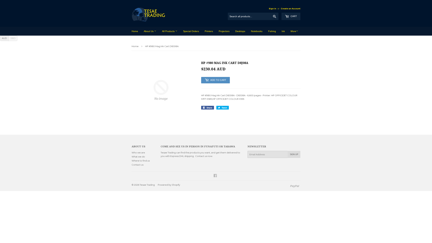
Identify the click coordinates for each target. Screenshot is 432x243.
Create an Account (290, 8)
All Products (168, 31)
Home (135, 31)
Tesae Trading (147, 184)
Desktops (240, 31)
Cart (293, 16)
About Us (149, 31)
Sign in (272, 8)
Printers (209, 31)
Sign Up (294, 154)
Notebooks (256, 31)
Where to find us (141, 160)
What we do (138, 156)
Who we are (138, 152)
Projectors (224, 31)
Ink (283, 31)
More (293, 31)
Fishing (272, 31)
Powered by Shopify (169, 184)
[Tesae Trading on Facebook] (215, 176)
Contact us (137, 164)
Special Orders (191, 31)
